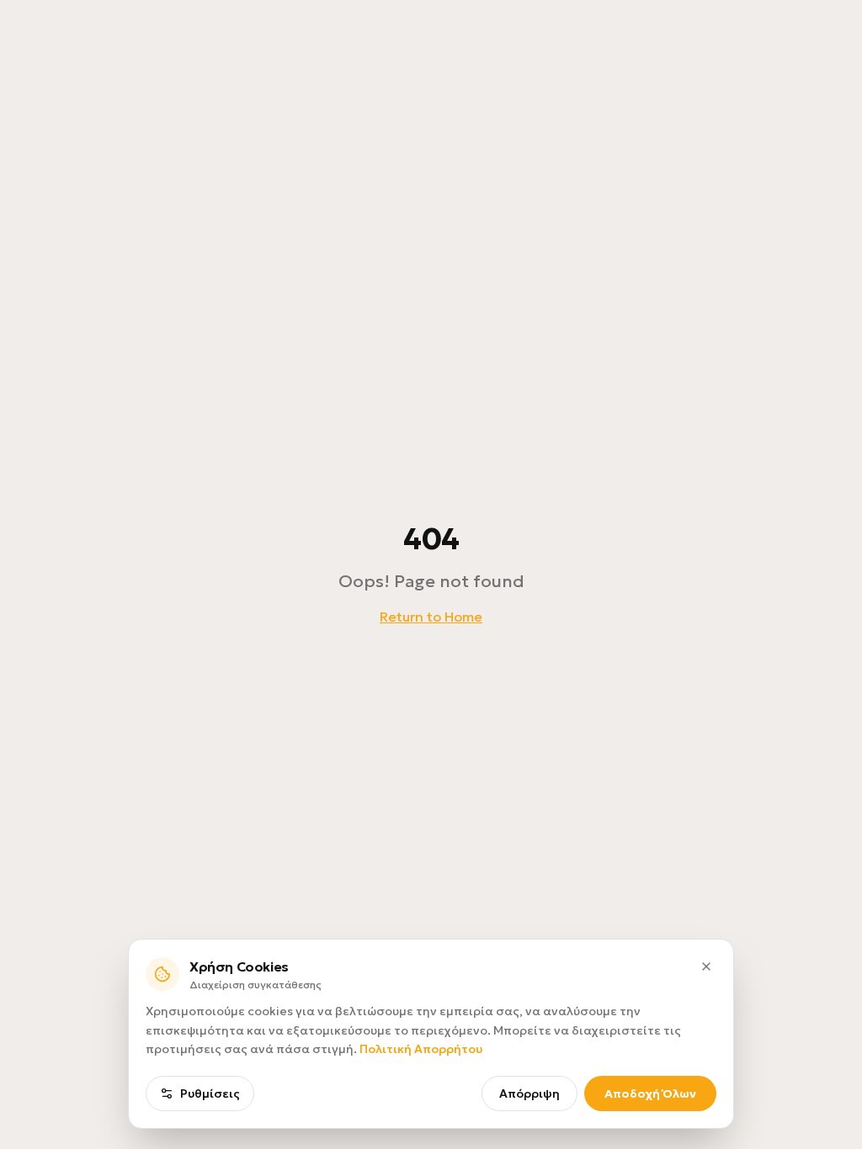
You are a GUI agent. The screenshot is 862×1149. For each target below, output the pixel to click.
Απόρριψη (529, 1093)
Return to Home (431, 616)
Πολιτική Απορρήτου (420, 1048)
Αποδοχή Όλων (650, 1093)
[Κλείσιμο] (706, 966)
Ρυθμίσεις (210, 1093)
